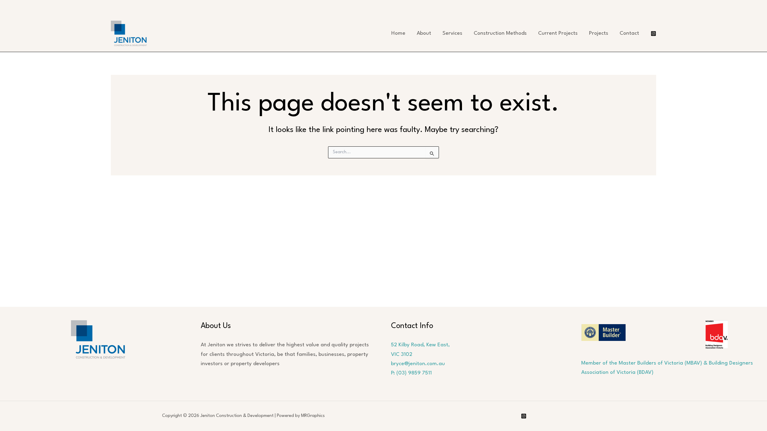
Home (398, 33)
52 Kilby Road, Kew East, (420, 344)
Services (452, 33)
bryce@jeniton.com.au (418, 363)
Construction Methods (500, 33)
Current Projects (558, 33)
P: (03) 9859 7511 (411, 373)
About (424, 33)
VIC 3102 (401, 354)
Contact (629, 33)
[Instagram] (653, 33)
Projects (598, 33)
